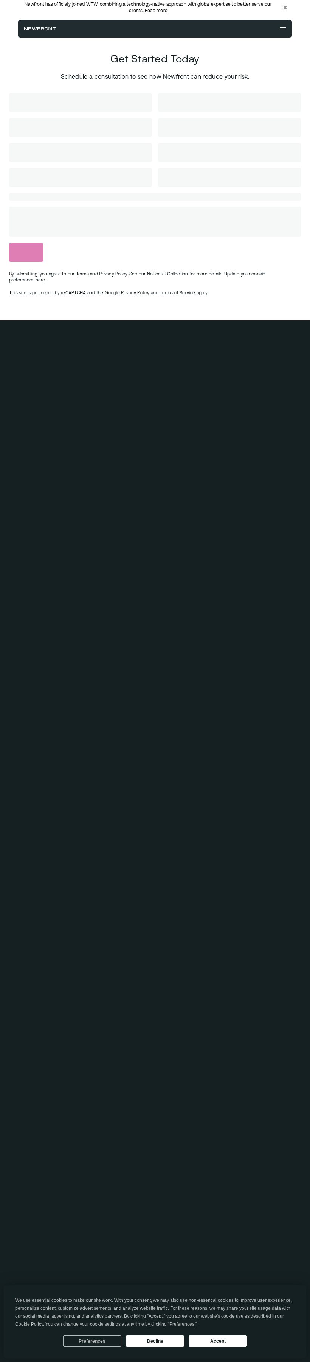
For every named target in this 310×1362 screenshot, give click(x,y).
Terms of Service (177, 292)
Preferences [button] (181, 1324)
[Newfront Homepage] (40, 28)
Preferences (92, 1341)
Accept (218, 1341)
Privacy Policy (135, 292)
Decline (155, 1341)
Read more (156, 10)
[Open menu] (283, 29)
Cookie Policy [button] (29, 1324)
